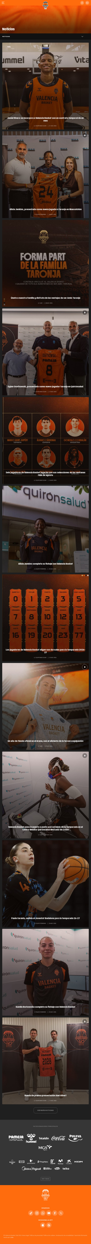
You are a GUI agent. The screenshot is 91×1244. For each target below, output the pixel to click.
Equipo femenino (41, 214)
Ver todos (45, 1179)
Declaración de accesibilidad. (65, 1235)
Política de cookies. (49, 1235)
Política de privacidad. (36, 1235)
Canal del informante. (80, 1235)
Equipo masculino (41, 125)
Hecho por (9, 1237)
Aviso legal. (25, 1235)
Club (41, 303)
